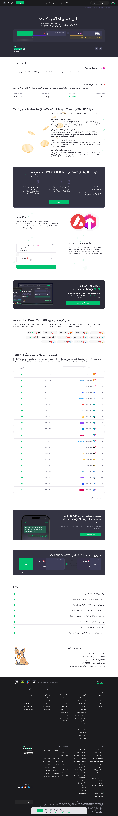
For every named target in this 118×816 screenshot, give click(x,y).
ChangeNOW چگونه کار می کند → (93, 660)
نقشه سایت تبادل (82, 793)
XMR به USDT (55, 773)
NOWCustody (64, 718)
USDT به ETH (46, 753)
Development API (63, 692)
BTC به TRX (47, 764)
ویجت (66, 703)
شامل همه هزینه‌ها (29, 37)
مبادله (67, 3)
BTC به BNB (56, 770)
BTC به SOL (47, 776)
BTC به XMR (65, 749)
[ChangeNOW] (113, 3)
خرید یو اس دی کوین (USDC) (96, 761)
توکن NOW (83, 706)
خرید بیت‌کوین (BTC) (98, 749)
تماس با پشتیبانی (90, 534)
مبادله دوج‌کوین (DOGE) (80, 769)
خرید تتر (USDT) (99, 755)
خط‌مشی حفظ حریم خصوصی (62, 812)
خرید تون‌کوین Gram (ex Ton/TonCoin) (97, 779)
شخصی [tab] (104, 3)
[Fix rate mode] (47, 34)
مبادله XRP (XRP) (81, 780)
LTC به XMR (56, 753)
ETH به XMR (65, 758)
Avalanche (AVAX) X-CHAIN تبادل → (92, 657)
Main (109, 7)
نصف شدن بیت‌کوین (45, 709)
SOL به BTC (65, 772)
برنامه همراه (83, 697)
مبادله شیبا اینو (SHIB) (81, 783)
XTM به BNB (87, 459)
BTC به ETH (65, 769)
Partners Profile (64, 695)
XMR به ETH (56, 764)
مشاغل (101, 703)
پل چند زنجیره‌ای (64, 712)
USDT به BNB (46, 756)
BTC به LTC (47, 758)
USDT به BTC (64, 775)
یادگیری (48, 3)
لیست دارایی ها (64, 709)
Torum (95, 7)
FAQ (49, 692)
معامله (84, 741)
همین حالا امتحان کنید (83, 303)
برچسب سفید (64, 706)
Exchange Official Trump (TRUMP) (80, 786)
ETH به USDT (46, 761)
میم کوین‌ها (83, 721)
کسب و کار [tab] (95, 3)
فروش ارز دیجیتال (99, 793)
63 (93, 497)
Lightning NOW (82, 735)
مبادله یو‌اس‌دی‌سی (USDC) (79, 761)
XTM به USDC (87, 471)
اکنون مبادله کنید (59, 202)
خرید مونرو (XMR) (99, 772)
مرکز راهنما (47, 703)
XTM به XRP (89, 447)
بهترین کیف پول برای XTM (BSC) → (92, 663)
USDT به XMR (64, 755)
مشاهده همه (18, 497)
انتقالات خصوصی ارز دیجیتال (79, 715)
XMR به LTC (56, 761)
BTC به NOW (47, 767)
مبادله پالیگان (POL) (81, 772)
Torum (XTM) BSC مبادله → (95, 653)
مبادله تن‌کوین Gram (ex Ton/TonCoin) (80, 776)
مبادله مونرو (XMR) (81, 764)
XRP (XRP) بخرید (99, 764)
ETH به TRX (47, 770)
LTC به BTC (56, 767)
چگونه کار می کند (46, 695)
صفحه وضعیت (46, 706)
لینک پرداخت (83, 738)
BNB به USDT (55, 776)
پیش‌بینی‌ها (83, 709)
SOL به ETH (47, 750)
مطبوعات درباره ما (98, 697)
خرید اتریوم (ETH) (99, 752)
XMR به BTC (65, 764)
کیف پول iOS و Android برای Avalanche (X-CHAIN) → (86, 666)
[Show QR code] (17, 682)
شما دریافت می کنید (59, 32)
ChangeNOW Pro (81, 692)
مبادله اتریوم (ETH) (81, 752)
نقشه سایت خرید (99, 796)
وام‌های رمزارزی (82, 729)
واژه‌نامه (48, 697)
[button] (76, 33)
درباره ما (101, 692)
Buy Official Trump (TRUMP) (96, 785)
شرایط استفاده (29, 695)
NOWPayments (64, 715)
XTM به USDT (87, 404)
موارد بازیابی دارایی (28, 709)
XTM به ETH (88, 386)
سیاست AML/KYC (28, 692)
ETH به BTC (65, 761)
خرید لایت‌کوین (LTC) (98, 769)
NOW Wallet (83, 700)
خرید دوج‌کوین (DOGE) (98, 767)
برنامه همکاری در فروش (62, 700)
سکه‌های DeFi (82, 723)
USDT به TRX (55, 750)
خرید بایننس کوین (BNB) (97, 758)
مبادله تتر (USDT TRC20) (80, 758)
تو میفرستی (97, 32)
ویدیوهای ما (100, 700)
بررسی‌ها (101, 706)
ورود (20, 3)
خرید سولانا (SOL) (99, 783)
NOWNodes (65, 721)
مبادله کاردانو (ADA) (81, 767)
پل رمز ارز (83, 726)
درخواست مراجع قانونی (27, 706)
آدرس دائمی (83, 695)
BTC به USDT (64, 752)
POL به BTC (47, 773)
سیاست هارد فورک (28, 703)
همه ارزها (83, 790)
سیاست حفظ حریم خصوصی (26, 697)
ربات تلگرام (83, 732)
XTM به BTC (89, 374)
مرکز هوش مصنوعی (81, 712)
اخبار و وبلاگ (100, 695)
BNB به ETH (65, 767)
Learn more (22, 174)
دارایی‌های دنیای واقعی (80, 718)
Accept (40, 811)
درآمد (61, 3)
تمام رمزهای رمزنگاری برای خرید (96, 789)
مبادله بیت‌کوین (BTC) (81, 749)
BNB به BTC (56, 758)
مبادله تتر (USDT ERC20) (80, 755)
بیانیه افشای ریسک (28, 700)
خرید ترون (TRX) (99, 775)
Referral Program (63, 697)
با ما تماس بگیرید (46, 700)
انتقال (54, 3)
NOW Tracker (82, 703)
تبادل (24, 33)
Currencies (102, 7)
